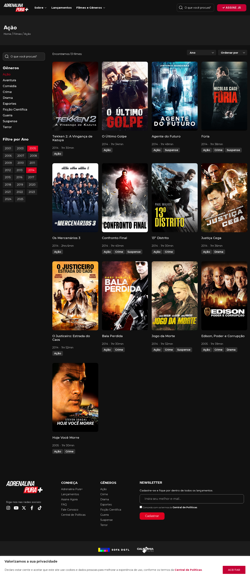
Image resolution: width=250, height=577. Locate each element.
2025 (20, 199)
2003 (20, 148)
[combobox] (201, 52)
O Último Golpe (114, 136)
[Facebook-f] (32, 508)
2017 (31, 177)
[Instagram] (8, 508)
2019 (20, 184)
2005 (32, 148)
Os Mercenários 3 (66, 238)
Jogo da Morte (163, 336)
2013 (20, 170)
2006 (8, 155)
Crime (218, 150)
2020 (32, 184)
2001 (8, 148)
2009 (8, 163)
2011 (32, 163)
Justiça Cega (211, 238)
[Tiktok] (40, 508)
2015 (8, 177)
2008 (33, 155)
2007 (20, 155)
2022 (20, 192)
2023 (32, 192)
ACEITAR (234, 570)
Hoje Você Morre (65, 437)
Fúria (205, 136)
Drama (218, 251)
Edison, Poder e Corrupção (223, 336)
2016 (19, 177)
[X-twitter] (24, 508)
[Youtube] (16, 508)
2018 (8, 184)
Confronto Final (114, 238)
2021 (8, 192)
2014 (31, 170)
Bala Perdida (112, 336)
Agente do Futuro (166, 136)
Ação (57, 153)
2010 (21, 163)
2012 (8, 170)
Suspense (171, 150)
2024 (8, 199)
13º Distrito (160, 238)
